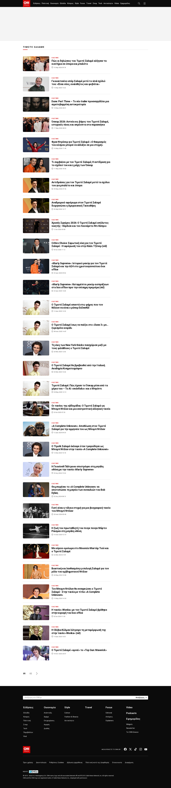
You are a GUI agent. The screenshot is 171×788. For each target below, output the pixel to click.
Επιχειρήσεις (49, 721)
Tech (100, 3)
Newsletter (130, 728)
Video (116, 3)
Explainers (110, 721)
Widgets (129, 724)
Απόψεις (109, 717)
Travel (88, 3)
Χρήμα (46, 717)
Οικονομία (54, 3)
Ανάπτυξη (48, 713)
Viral (25, 736)
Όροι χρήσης (28, 763)
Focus (82, 3)
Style (77, 3)
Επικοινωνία (117, 763)
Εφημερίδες (125, 3)
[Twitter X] (130, 749)
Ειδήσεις (36, 3)
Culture (67, 713)
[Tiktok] (135, 749)
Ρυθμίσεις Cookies (56, 763)
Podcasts (131, 713)
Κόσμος (70, 3)
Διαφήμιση (129, 763)
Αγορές (47, 724)
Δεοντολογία (41, 763)
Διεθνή (46, 728)
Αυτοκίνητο (108, 3)
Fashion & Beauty (71, 717)
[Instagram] (140, 749)
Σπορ (95, 3)
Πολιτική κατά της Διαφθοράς (97, 763)
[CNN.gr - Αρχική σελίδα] (26, 749)
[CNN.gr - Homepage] (26, 3)
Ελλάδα (63, 3)
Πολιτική (45, 3)
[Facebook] (125, 749)
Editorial (109, 713)
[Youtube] (145, 749)
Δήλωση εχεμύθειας (75, 763)
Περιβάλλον (28, 732)
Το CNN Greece (132, 732)
